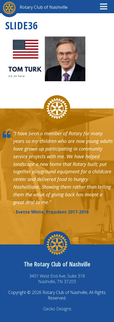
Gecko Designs (57, 309)
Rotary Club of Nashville (44, 7)
